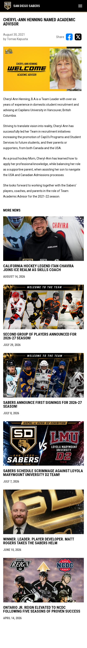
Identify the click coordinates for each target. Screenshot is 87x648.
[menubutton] (80, 5)
